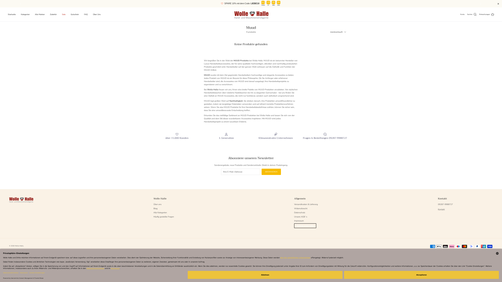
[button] (481, 3)
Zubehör (53, 14)
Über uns (157, 204)
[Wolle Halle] (251, 14)
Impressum (299, 220)
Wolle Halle (19, 246)
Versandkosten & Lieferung (306, 204)
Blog (155, 208)
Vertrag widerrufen (305, 225)
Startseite (12, 14)
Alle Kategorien (160, 212)
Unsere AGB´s (300, 216)
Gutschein (75, 14)
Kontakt (441, 209)
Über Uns (97, 14)
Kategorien (25, 14)
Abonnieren (271, 172)
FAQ (86, 14)
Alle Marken (40, 14)
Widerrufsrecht (300, 208)
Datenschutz (299, 212)
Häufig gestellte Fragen (163, 216)
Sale (63, 14)
